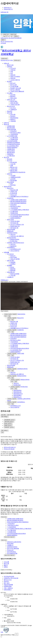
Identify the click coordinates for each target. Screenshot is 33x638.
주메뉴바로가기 (8, 9)
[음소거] (17, 634)
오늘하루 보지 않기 (8, 36)
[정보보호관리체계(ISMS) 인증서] (6, 632)
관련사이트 (3, 540)
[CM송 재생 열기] (1, 636)
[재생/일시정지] (15, 634)
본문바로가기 (8, 7)
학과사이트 (3, 517)
